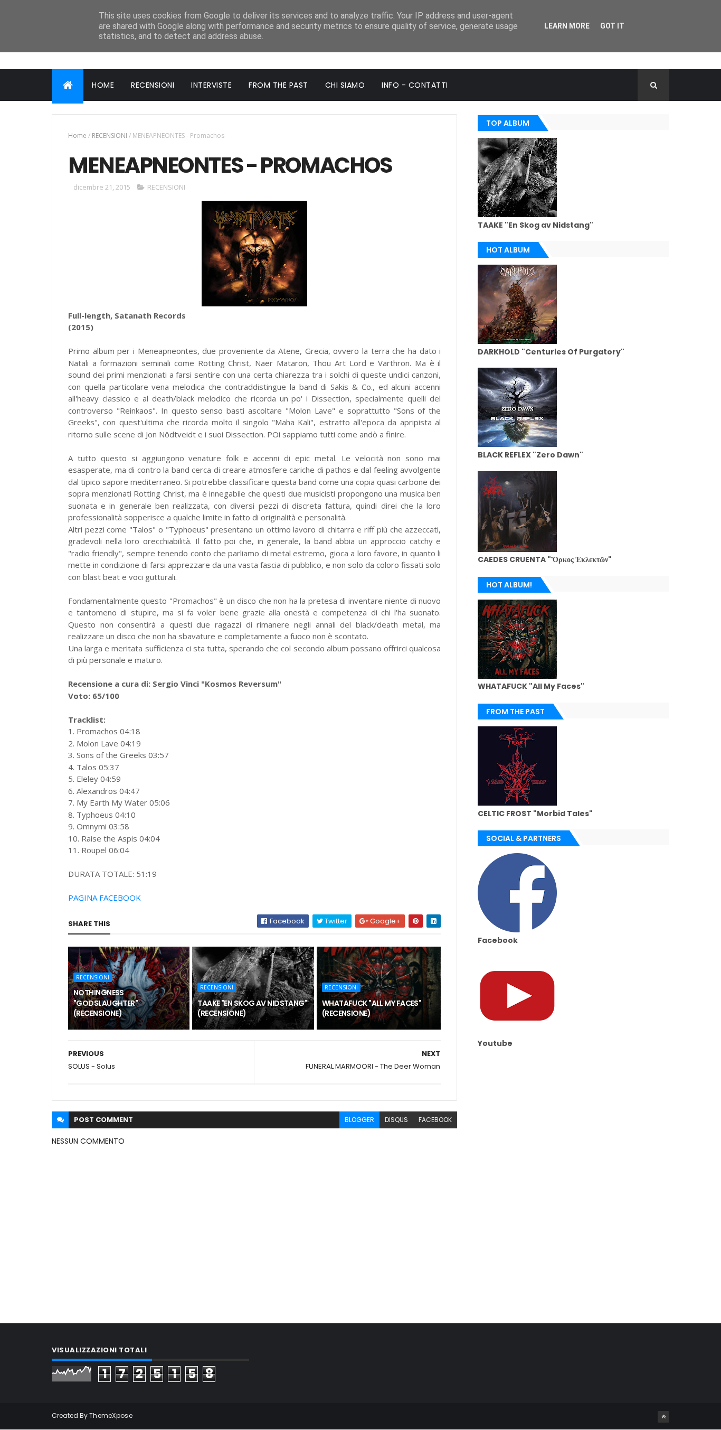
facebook (435, 1119)
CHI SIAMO (345, 85)
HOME (103, 85)
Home (77, 135)
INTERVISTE (211, 85)
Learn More (567, 26)
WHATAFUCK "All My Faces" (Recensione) (372, 1008)
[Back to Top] (663, 1417)
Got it (612, 26)
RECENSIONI (152, 85)
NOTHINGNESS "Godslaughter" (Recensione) (105, 1002)
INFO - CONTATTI (415, 85)
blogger (359, 1119)
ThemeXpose (110, 1415)
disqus (396, 1119)
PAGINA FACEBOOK (104, 897)
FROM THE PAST (278, 85)
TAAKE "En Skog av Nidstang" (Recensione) (252, 1008)
